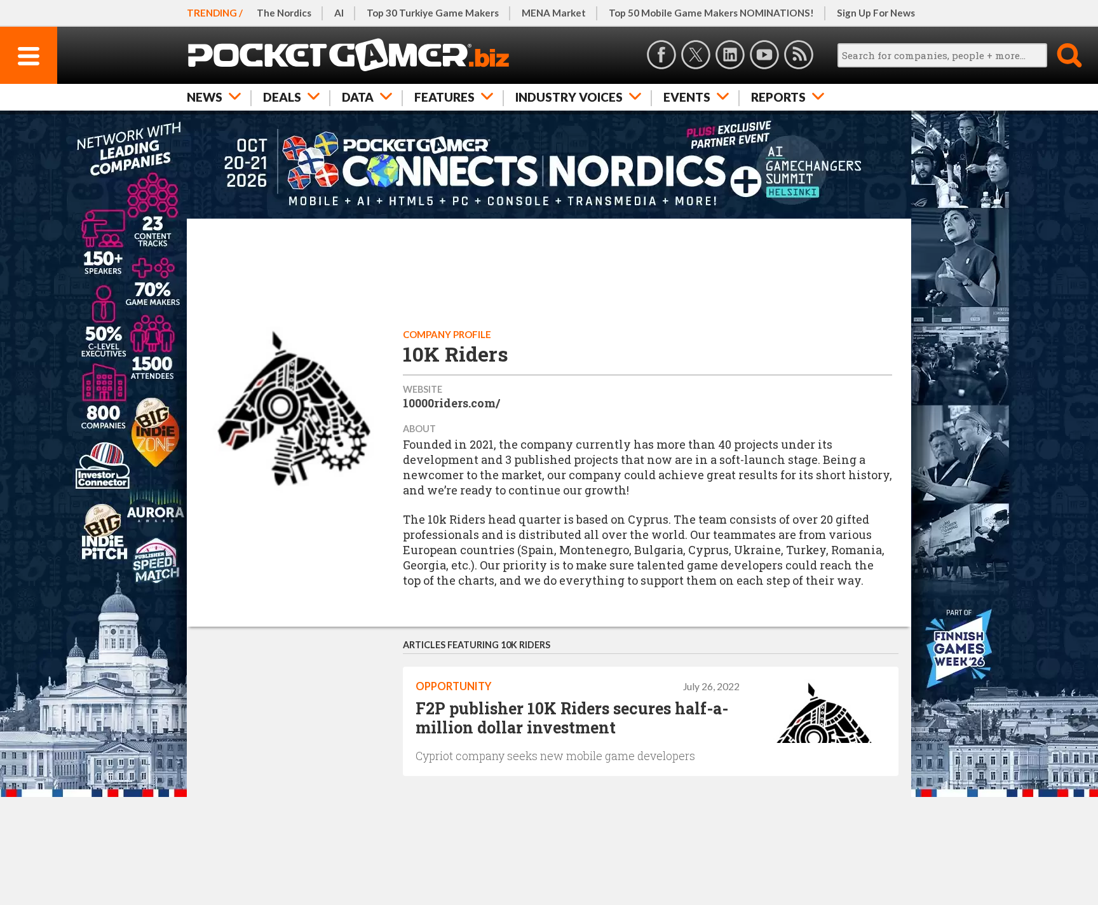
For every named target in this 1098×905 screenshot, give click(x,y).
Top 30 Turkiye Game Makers (433, 12)
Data (358, 97)
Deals (282, 97)
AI (339, 12)
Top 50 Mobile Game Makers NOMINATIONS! (711, 12)
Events (686, 97)
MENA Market (554, 12)
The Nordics (284, 12)
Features (444, 97)
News (204, 97)
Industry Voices (569, 97)
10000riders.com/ (451, 403)
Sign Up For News (876, 12)
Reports (778, 97)
